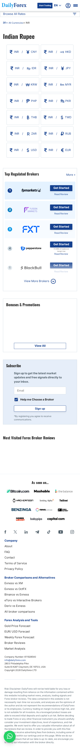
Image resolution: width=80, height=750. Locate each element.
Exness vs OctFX (15, 589)
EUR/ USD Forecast (17, 631)
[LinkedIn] (26, 532)
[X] (15, 532)
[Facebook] (5, 532)
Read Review (61, 194)
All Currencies (16, 22)
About (8, 546)
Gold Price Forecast (17, 626)
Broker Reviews (14, 643)
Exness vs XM (13, 583)
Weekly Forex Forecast (19, 637)
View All (40, 345)
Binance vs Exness (16, 594)
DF (4, 23)
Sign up (40, 408)
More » (70, 174)
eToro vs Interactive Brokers (23, 600)
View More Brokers (36, 281)
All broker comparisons (19, 611)
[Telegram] (37, 532)
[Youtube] (60, 532)
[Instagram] (72, 532)
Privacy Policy (13, 569)
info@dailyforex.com (15, 660)
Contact (9, 557)
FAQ (7, 552)
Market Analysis (14, 648)
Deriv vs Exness (14, 606)
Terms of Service (15, 563)
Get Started (61, 188)
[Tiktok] (49, 532)
